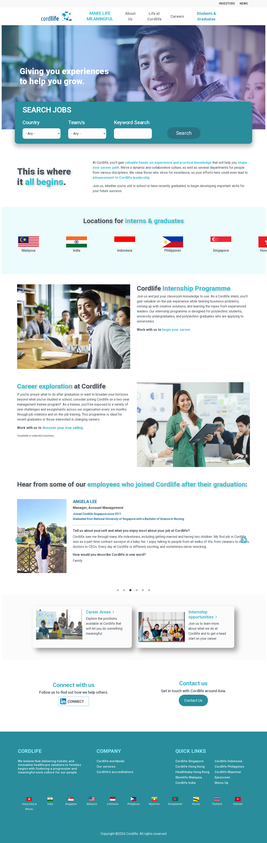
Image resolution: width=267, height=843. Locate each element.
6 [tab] (149, 590)
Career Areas (98, 611)
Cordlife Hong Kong (190, 766)
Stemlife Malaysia (188, 777)
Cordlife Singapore (189, 761)
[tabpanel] (133, 540)
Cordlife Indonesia (228, 761)
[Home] (58, 16)
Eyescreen (222, 777)
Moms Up (221, 783)
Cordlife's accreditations (115, 772)
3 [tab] (130, 590)
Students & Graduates (206, 16)
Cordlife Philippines (229, 766)
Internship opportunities (201, 614)
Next (244, 539)
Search (184, 133)
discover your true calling (62, 428)
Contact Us (193, 700)
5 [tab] (143, 590)
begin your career (176, 330)
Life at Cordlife (154, 16)
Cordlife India (185, 783)
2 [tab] (124, 590)
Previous (18, 539)
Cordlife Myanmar (228, 772)
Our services (106, 766)
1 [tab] (118, 590)
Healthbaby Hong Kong (192, 772)
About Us (130, 16)
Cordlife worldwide (111, 761)
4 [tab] (137, 590)
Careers (177, 16)
